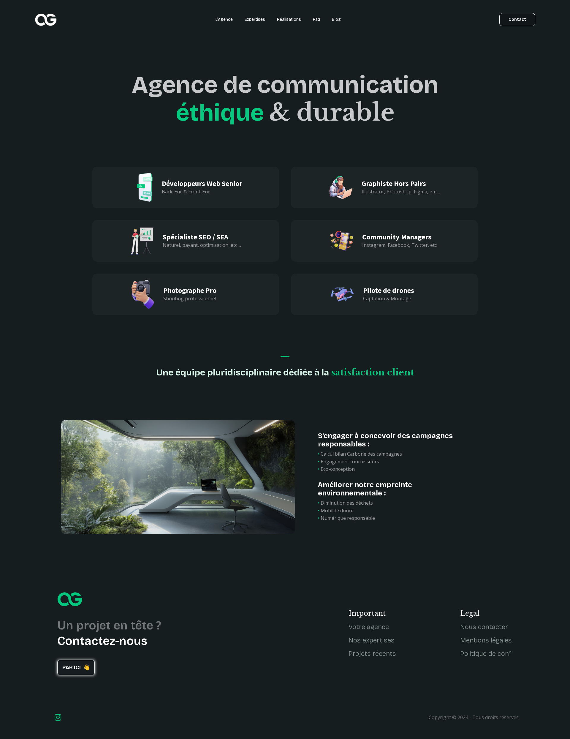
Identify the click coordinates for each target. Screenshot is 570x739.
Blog (336, 19)
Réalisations (289, 19)
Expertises (255, 19)
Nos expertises (372, 640)
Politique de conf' (486, 654)
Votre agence (369, 627)
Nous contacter (484, 627)
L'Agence (224, 19)
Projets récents (372, 654)
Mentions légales (486, 640)
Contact (517, 19)
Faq (316, 19)
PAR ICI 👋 (76, 667)
